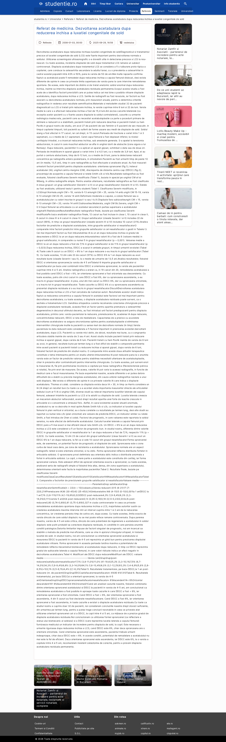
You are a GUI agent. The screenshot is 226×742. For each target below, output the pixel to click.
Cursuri (69, 11)
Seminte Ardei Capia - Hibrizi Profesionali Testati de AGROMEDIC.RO (50, 677)
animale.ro (120, 728)
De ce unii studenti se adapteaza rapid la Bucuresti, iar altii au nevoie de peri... (170, 94)
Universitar (133, 3)
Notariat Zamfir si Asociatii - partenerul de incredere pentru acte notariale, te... (172, 53)
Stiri (93, 3)
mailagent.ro (173, 728)
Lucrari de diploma (115, 11)
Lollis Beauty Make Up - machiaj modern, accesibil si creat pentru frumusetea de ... (173, 135)
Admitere (45, 11)
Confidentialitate (43, 733)
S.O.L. (78, 733)
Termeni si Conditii (44, 728)
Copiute (58, 11)
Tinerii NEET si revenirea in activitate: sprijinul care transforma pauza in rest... (173, 176)
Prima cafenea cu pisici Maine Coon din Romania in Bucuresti (92, 679)
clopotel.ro (172, 733)
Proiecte (133, 11)
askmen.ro (120, 723)
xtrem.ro (145, 728)
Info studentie (172, 3)
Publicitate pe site (84, 728)
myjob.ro (119, 733)
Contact (79, 723)
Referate (146, 11)
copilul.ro (146, 733)
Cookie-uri (40, 723)
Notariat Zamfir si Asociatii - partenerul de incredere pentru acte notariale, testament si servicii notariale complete (52, 698)
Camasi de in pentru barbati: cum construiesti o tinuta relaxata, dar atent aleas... (172, 218)
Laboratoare (83, 11)
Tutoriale (172, 11)
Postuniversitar (152, 3)
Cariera (119, 3)
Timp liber (105, 3)
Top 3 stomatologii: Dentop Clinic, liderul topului (130, 679)
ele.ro (170, 723)
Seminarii (160, 11)
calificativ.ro (147, 723)
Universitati (187, 11)
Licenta (98, 11)
